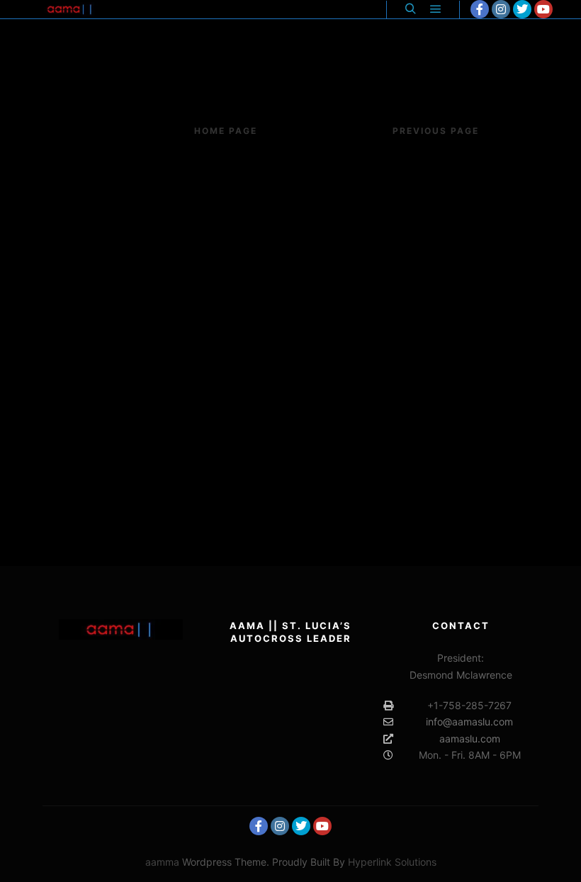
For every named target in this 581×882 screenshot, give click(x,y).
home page (225, 130)
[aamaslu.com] (70, 9)
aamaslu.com (469, 739)
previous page (436, 130)
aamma (162, 862)
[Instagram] (501, 9)
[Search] (410, 9)
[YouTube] (543, 9)
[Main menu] (436, 9)
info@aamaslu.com (469, 722)
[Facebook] (479, 9)
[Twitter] (522, 9)
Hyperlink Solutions (392, 862)
